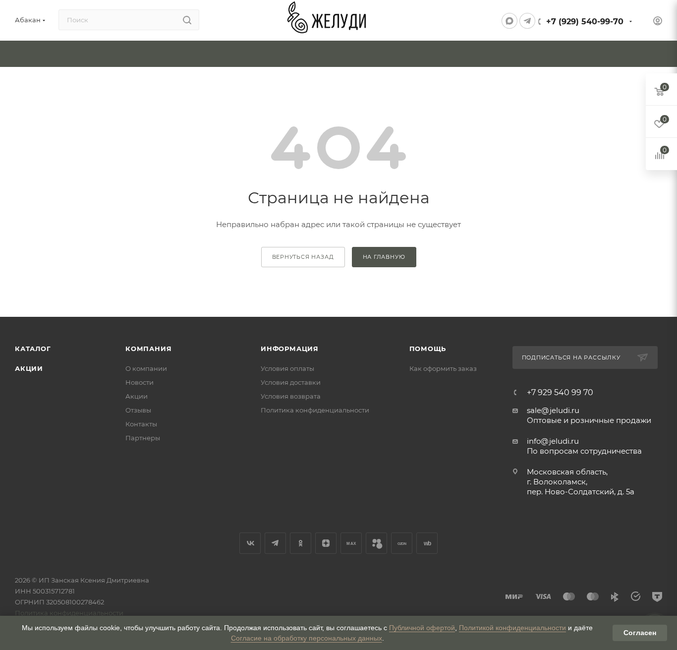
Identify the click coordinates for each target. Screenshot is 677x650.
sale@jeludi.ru (553, 410)
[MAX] (509, 21)
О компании (146, 368)
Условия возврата (291, 396)
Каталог (33, 349)
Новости (139, 382)
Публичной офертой (422, 628)
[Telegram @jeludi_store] (527, 21)
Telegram (275, 543)
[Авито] (376, 543)
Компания (148, 349)
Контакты (141, 424)
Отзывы (138, 410)
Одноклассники (300, 543)
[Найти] (187, 19)
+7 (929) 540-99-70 (584, 21)
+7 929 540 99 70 (560, 393)
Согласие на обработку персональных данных (306, 638)
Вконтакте (250, 543)
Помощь (428, 349)
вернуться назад (303, 256)
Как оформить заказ (443, 368)
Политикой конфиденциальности (512, 628)
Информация (290, 349)
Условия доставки (291, 382)
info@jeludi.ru (553, 441)
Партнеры (142, 438)
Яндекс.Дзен (326, 543)
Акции (29, 368)
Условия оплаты (287, 368)
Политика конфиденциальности (315, 410)
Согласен (639, 633)
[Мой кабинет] (657, 22)
